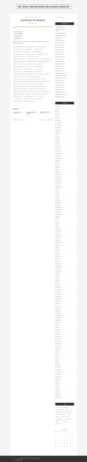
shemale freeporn (30, 93)
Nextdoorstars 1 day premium (21, 88)
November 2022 (58, 209)
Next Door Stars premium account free (36, 79)
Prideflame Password (59, 87)
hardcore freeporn (18, 74)
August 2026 (57, 106)
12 (61, 440)
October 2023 (58, 184)
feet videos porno (39, 66)
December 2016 (58, 369)
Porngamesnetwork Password (61, 75)
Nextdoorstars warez (33, 91)
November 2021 (58, 238)
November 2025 (58, 125)
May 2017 (57, 357)
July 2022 (57, 219)
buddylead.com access (19, 56)
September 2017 (58, 348)
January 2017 (57, 367)
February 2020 (58, 287)
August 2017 (57, 350)
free (72, 409)
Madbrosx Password (59, 80)
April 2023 (57, 198)
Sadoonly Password (59, 52)
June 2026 (57, 111)
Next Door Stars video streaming (22, 86)
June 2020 (57, 278)
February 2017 (58, 364)
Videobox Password (59, 82)
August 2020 (57, 273)
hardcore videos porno (31, 74)
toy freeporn (27, 98)
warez (66, 421)
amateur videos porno (30, 46)
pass (57, 414)
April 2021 (57, 254)
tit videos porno (18, 98)
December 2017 (58, 341)
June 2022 (57, 221)
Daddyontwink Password (60, 94)
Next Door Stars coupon (34, 76)
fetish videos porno (28, 69)
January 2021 (57, 261)
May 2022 (57, 224)
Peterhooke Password (59, 45)
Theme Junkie (19, 460)
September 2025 (58, 130)
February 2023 (58, 202)
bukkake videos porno (43, 61)
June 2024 (57, 165)
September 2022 (58, 214)
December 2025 (58, 123)
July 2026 (57, 108)
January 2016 (57, 395)
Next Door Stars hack (19, 79)
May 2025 (57, 139)
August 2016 (57, 379)
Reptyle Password (58, 38)
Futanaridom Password (60, 56)
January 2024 (58, 177)
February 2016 (58, 393)
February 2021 (58, 259)
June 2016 (57, 383)
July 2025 (57, 134)
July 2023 (57, 191)
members (69, 412)
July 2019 (57, 303)
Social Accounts (29, 17)
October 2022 (58, 212)
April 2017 (57, 360)
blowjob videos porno (42, 54)
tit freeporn (40, 96)
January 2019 (57, 310)
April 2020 (57, 282)
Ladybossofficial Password (45, 112)
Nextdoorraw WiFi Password (19, 120)
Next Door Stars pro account (43, 81)
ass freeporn (17, 51)
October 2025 (58, 127)
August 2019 (57, 301)
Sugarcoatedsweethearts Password (31, 112)
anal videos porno (18, 49)
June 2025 (57, 137)
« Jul (56, 451)
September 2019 (58, 299)
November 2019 (58, 294)
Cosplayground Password (60, 73)
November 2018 (58, 315)
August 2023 (57, 188)
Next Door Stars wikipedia (38, 86)
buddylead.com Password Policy (46, 120)
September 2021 (58, 242)
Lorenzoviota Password (60, 42)
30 (73, 446)
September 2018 (58, 320)
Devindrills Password (59, 47)
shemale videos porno (41, 93)
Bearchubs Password (59, 89)
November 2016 (58, 372)
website (58, 423)
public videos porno (19, 93)
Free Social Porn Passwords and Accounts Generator (29, 458)
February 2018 (58, 336)
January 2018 (57, 339)
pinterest (68, 414)
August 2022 (57, 216)
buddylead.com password (20, 59)
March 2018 (57, 334)
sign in (67, 416)
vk (62, 421)
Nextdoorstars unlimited (20, 91)
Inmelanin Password (59, 68)
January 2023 (58, 205)
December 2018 (58, 313)
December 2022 (58, 207)
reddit (62, 416)
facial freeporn (39, 64)
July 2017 (57, 353)
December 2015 (58, 397)
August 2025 (57, 132)
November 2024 (58, 153)
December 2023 (58, 179)
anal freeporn (41, 46)
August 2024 (57, 160)
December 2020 (58, 263)
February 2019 (58, 308)
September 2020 (58, 271)
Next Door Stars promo (19, 84)
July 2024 (57, 162)
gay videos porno (18, 71)
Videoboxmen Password (60, 85)
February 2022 (58, 231)
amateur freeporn (18, 46)
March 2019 (57, 306)
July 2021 (57, 247)
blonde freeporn (37, 51)
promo (57, 416)
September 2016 (58, 376)
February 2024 (58, 174)
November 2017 (58, 343)
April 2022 (57, 226)
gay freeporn (38, 69)
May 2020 (57, 280)
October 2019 (58, 296)
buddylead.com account (33, 56)
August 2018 (57, 322)
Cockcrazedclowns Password (61, 35)
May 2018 (57, 329)
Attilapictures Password (60, 63)
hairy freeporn (28, 71)
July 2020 (57, 275)
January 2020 (58, 289)
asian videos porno (39, 49)
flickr (67, 409)
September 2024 (58, 158)
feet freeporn (29, 66)
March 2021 (57, 256)
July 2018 (57, 325)
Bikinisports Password (59, 70)
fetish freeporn (18, 69)
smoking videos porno (30, 96)
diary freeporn (17, 64)
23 (73, 443)
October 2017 (58, 346)
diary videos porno (28, 64)
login (64, 412)
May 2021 (57, 252)
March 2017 (57, 362)
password (62, 414)
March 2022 (57, 228)
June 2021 (57, 249)
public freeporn (45, 91)
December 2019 (58, 292)
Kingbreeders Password (60, 40)
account (58, 407)
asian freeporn (28, 49)
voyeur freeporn (18, 101)
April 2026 (57, 115)
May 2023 (57, 195)
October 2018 (58, 317)
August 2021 (57, 245)
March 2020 (57, 285)
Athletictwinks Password (60, 92)
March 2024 (57, 172)
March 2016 (57, 390)
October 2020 (58, 268)
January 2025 (58, 148)
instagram (58, 412)
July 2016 (57, 381)
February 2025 (58, 146)
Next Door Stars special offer (34, 84)
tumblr (57, 421)
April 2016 (57, 388)
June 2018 (57, 327)
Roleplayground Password (60, 78)
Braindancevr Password (60, 54)
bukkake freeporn (31, 61)
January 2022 (58, 233)
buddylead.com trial (46, 59)
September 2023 (58, 186)
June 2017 (57, 355)
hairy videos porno (38, 71)
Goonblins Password (59, 59)
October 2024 (58, 155)
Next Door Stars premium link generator (24, 81)
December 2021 (58, 235)
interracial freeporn (44, 74)
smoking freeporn (18, 96)
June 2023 (57, 193)
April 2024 (57, 169)
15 (70, 440)
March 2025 (57, 144)
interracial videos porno (20, 76)
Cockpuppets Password (17, 112)
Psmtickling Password (59, 96)
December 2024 (58, 151)
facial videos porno (19, 66)
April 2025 (57, 141)
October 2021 (58, 240)
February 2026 (58, 120)
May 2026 (57, 113)
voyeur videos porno (29, 101)
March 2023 (57, 200)
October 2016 (58, 374)
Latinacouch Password (59, 66)
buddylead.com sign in (33, 59)
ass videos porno (26, 51)
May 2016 (57, 386)
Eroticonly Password (59, 49)
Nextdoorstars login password (37, 88)
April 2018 (57, 332)
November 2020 (58, 266)
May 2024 (57, 167)
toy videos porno (37, 98)
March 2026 (57, 118)
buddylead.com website (19, 61)
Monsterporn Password (60, 61)
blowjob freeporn (30, 54)
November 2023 (58, 181)
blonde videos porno (19, 54)
